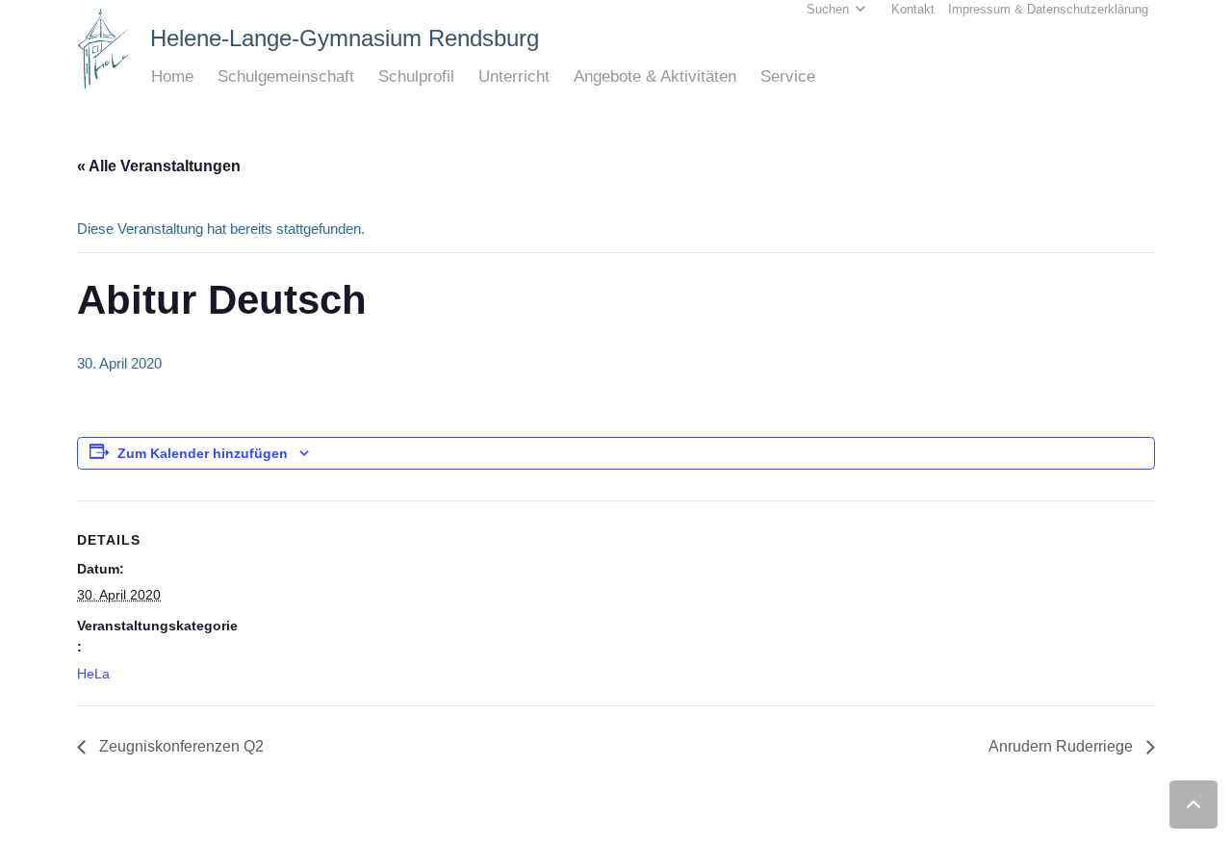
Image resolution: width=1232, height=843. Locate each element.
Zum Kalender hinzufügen (202, 453)
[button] (203, 77)
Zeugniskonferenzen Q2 (179, 746)
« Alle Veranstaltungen (159, 166)
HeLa (93, 673)
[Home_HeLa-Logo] (103, 48)
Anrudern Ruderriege (1062, 746)
